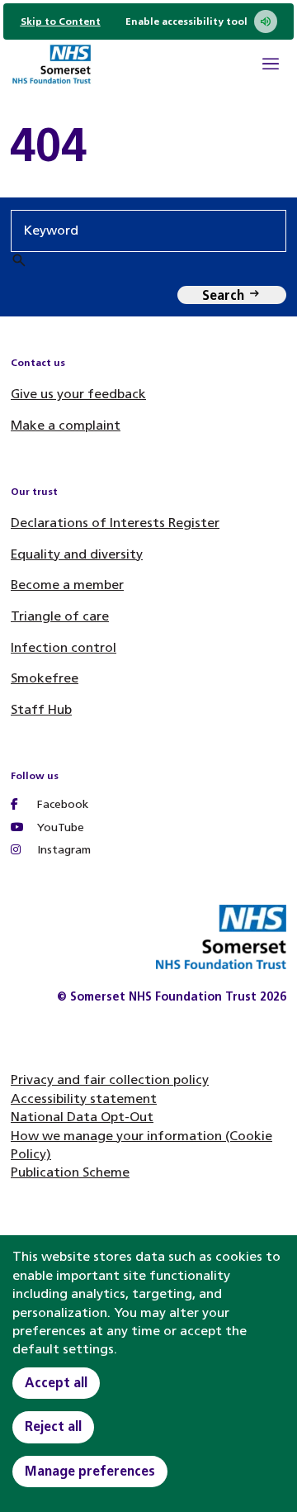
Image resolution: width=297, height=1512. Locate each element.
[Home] (51, 66)
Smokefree (44, 678)
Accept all (56, 1383)
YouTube (59, 827)
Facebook (61, 804)
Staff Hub (41, 709)
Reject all (53, 1426)
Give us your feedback (78, 394)
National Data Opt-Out (82, 1116)
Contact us (38, 362)
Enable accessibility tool (186, 21)
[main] (148, 145)
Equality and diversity (77, 554)
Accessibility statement (84, 1098)
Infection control (63, 647)
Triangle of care (60, 616)
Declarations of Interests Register (115, 522)
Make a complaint (65, 425)
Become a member (67, 584)
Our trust (34, 491)
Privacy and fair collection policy (110, 1079)
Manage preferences (90, 1471)
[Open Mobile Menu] (270, 66)
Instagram (62, 850)
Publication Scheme (70, 1172)
